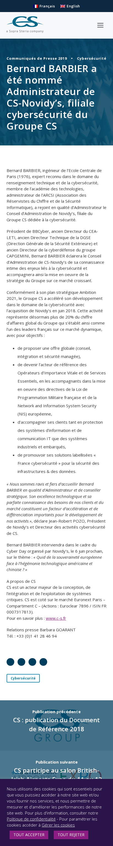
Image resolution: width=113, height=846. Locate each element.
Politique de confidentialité (31, 819)
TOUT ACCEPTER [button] (28, 834)
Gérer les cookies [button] (58, 825)
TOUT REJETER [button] (71, 834)
